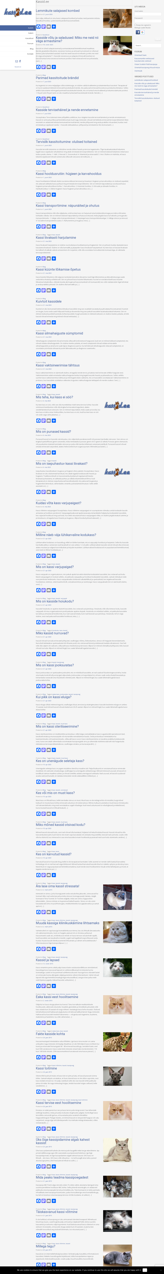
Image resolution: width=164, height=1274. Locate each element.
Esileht (30, 28)
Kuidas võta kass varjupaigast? (58, 503)
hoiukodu (55, 630)
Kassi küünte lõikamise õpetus (58, 269)
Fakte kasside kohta (50, 1034)
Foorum (30, 43)
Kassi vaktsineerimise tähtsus (58, 365)
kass (53, 235)
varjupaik (64, 598)
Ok (145, 1270)
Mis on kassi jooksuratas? (55, 665)
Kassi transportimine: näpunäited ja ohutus (67, 205)
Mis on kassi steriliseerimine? (57, 726)
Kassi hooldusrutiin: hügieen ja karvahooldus (68, 174)
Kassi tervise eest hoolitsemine (58, 1103)
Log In (158, 39)
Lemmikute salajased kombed (58, 11)
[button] (138, 34)
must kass (64, 724)
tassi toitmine (83, 1100)
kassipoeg (60, 662)
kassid (58, 235)
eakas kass (55, 694)
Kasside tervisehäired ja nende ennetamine (67, 110)
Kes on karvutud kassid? (53, 854)
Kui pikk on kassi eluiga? (53, 697)
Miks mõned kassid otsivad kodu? (60, 825)
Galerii (30, 33)
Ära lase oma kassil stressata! (57, 886)
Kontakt (30, 54)
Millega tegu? (45, 1246)
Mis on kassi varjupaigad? (55, 567)
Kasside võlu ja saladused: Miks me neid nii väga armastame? (67, 39)
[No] (161, 1270)
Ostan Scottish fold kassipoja (146, 64)
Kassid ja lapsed (47, 960)
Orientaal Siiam (140, 55)
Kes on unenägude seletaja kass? (60, 761)
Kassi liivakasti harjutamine (56, 237)
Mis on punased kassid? (53, 431)
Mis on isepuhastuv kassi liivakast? (61, 463)
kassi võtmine (60, 920)
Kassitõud (29, 38)
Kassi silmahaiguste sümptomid (59, 333)
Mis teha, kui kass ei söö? (54, 397)
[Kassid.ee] (18, 12)
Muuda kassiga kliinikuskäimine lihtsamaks (67, 923)
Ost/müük (138, 71)
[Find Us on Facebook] (20, 61)
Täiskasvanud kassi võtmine (56, 1212)
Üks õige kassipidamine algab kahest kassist (63, 1141)
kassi (53, 758)
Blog (31, 49)
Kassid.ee (18, 67)
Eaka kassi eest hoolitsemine (57, 997)
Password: (139, 18)
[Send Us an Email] (16, 61)
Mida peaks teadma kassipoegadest (62, 1177)
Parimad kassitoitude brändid (57, 78)
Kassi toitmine (46, 1068)
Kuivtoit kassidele (48, 301)
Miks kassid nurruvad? (52, 633)
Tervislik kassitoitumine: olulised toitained (66, 142)
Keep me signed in (144, 25)
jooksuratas (64, 694)
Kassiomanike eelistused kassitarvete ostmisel (144, 59)
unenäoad (64, 790)
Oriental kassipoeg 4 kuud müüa (147, 67)
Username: (139, 11)
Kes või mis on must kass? (55, 793)
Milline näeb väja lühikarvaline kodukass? (66, 535)
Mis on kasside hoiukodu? (55, 601)
